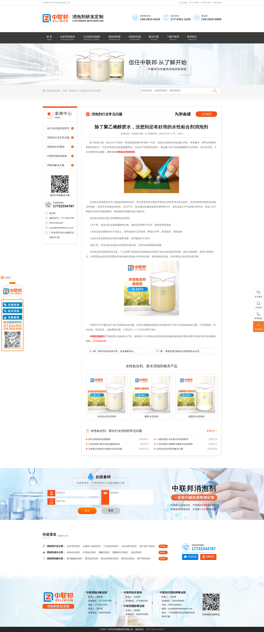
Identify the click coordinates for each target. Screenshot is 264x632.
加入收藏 (183, 3)
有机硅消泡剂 (73, 552)
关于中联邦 (194, 3)
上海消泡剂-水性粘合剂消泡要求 (172, 439)
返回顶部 (258, 329)
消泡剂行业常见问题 (90, 90)
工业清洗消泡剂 (111, 546)
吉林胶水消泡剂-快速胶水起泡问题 (105, 449)
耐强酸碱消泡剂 (74, 558)
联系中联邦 (206, 3)
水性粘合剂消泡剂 (125, 152)
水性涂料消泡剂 (129, 546)
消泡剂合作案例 (55, 146)
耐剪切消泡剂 (127, 558)
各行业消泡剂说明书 (58, 128)
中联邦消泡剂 (96, 336)
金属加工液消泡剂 (91, 546)
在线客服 (192, 556)
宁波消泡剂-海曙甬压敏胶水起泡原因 (175, 444)
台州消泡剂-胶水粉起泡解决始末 (104, 444)
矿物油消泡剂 (89, 552)
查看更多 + (212, 431)
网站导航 (217, 3)
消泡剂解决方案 (55, 165)
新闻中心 (73, 90)
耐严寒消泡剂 (143, 558)
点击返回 (206, 114)
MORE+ (163, 546)
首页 (65, 90)
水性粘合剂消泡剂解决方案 (170, 449)
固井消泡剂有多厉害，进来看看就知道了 (117, 351)
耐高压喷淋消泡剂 (110, 558)
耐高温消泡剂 (91, 558)
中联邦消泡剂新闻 (57, 156)
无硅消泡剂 (136, 552)
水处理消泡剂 (73, 546)
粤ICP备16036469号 (155, 629)
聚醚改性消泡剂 (120, 552)
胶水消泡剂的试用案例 (99, 439)
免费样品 (210, 556)
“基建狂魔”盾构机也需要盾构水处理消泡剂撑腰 (184, 351)
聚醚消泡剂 (104, 552)
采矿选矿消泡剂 (147, 546)
